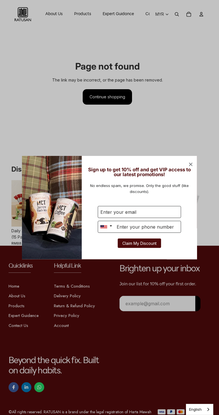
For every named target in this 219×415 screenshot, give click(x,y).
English (195, 409)
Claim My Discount (139, 243)
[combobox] (199, 409)
